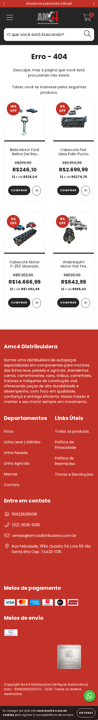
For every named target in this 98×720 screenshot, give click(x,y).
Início (9, 431)
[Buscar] (87, 34)
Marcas (10, 474)
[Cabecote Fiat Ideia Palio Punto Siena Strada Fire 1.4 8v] (85, 191)
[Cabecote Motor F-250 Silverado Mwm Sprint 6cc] (36, 303)
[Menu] (10, 18)
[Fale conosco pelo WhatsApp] (89, 696)
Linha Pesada (16, 452)
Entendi (86, 713)
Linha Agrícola (16, 463)
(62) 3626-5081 (26, 524)
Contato (11, 484)
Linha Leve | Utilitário (22, 442)
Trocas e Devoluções (74, 474)
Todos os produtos (72, 431)
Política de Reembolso (65, 461)
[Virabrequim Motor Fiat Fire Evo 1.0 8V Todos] (85, 303)
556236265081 (24, 514)
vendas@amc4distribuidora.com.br (44, 535)
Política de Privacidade (65, 444)
